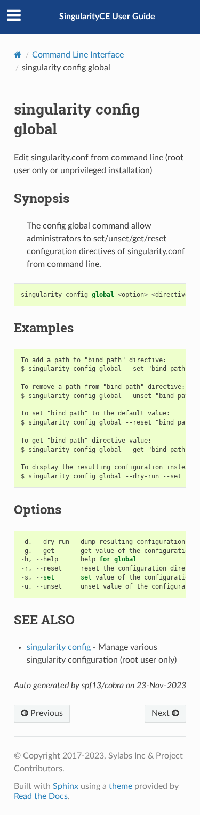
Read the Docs (41, 796)
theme (120, 786)
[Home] (18, 54)
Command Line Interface (78, 55)
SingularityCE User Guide (107, 16)
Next (161, 713)
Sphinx (65, 786)
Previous (45, 713)
